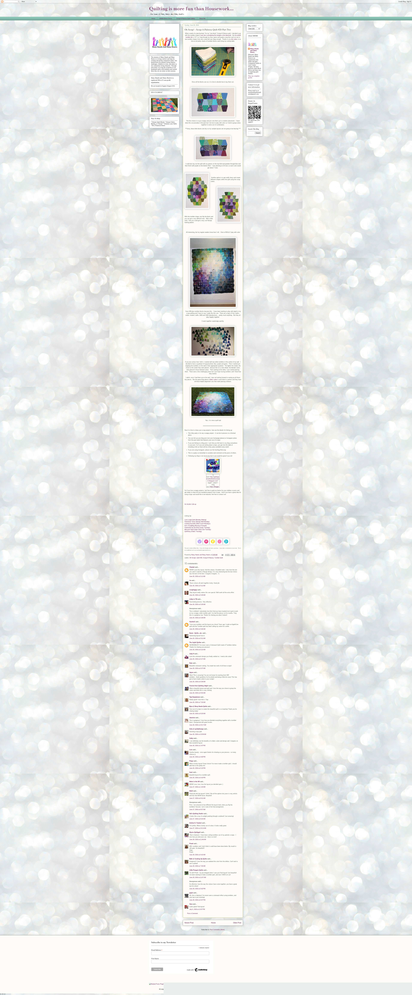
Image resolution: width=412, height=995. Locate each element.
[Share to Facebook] (232, 555)
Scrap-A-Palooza (208, 558)
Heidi (191, 791)
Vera (190, 904)
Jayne (191, 672)
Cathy (191, 738)
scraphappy (193, 590)
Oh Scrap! (192, 558)
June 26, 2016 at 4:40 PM (197, 757)
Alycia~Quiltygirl (195, 832)
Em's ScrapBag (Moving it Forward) (196, 525)
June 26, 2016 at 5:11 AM (197, 576)
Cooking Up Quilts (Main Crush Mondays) (197, 523)
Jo (190, 580)
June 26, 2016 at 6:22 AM (197, 649)
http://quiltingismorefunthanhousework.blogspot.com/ (213, 479)
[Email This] (226, 555)
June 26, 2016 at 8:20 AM (197, 713)
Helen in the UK (194, 781)
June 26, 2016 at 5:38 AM (197, 618)
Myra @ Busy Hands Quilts (198, 706)
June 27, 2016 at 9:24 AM (197, 819)
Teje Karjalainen (194, 697)
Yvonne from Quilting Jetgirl (198, 686)
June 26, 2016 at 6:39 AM (197, 681)
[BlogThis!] (228, 555)
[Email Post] (222, 555)
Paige (191, 761)
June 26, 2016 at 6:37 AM (197, 668)
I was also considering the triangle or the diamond (215, 35)
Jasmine (192, 717)
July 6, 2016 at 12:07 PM (197, 909)
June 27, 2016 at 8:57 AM (197, 809)
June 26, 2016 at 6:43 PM (197, 777)
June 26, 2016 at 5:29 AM (197, 595)
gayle (191, 893)
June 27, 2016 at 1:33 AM (197, 787)
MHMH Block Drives (165, 18)
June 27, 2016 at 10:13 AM (197, 828)
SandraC (192, 622)
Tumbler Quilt (218, 558)
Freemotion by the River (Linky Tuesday (197, 527)
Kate (190, 663)
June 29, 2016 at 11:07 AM (197, 877)
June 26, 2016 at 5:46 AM (197, 629)
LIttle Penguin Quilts (196, 870)
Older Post (237, 923)
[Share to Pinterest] (234, 555)
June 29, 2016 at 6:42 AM (197, 855)
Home (153, 18)
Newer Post (189, 923)
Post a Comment (192, 913)
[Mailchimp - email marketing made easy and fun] (197, 971)
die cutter (234, 39)
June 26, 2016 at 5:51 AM (197, 638)
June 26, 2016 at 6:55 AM (197, 693)
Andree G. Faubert (195, 823)
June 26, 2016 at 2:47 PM (197, 745)
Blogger (250, 989)
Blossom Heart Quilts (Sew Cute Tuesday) (198, 529)
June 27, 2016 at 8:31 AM (197, 798)
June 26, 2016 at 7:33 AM (197, 702)
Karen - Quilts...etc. (195, 633)
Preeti (191, 843)
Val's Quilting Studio (196, 813)
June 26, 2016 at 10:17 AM (197, 725)
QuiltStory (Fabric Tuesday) (193, 531)
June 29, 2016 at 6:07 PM (197, 900)
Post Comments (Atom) (217, 929)
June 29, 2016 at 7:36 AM (197, 866)
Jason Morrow (235, 989)
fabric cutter (213, 379)
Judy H (191, 654)
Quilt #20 (199, 558)
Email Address (156, 950)
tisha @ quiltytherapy (196, 729)
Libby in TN (193, 599)
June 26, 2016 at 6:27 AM (197, 659)
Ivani (191, 772)
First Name (155, 958)
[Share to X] (230, 555)
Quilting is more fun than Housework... (191, 8)
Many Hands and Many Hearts (254, 50)
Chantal (191, 567)
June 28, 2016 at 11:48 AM (197, 839)
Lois (190, 749)
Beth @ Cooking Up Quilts (198, 859)
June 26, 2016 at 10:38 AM (197, 734)
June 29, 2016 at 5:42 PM (197, 888)
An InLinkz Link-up (190, 504)
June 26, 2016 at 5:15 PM (197, 768)
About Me (202, 18)
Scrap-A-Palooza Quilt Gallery (185, 18)
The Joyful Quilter (195, 642)
